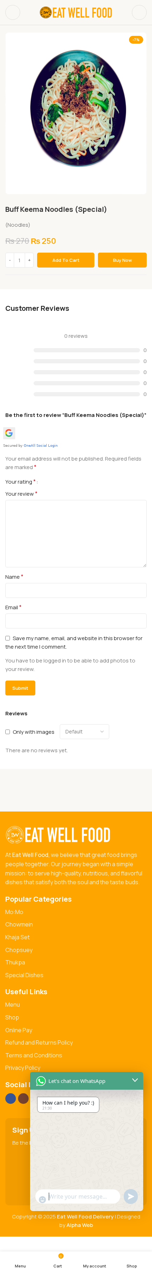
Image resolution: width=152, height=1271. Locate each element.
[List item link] (76, 912)
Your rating (20, 481)
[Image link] (58, 834)
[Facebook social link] (10, 1098)
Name (14, 577)
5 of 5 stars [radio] (69, 481)
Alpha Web (79, 1225)
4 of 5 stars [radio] (63, 481)
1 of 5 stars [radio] (46, 481)
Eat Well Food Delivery (86, 1216)
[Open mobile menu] (13, 12)
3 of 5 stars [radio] (57, 481)
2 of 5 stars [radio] (52, 481)
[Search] (139, 12)
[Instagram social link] (23, 1098)
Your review (21, 493)
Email (13, 607)
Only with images (33, 732)
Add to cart (66, 260)
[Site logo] (76, 12)
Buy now (122, 260)
